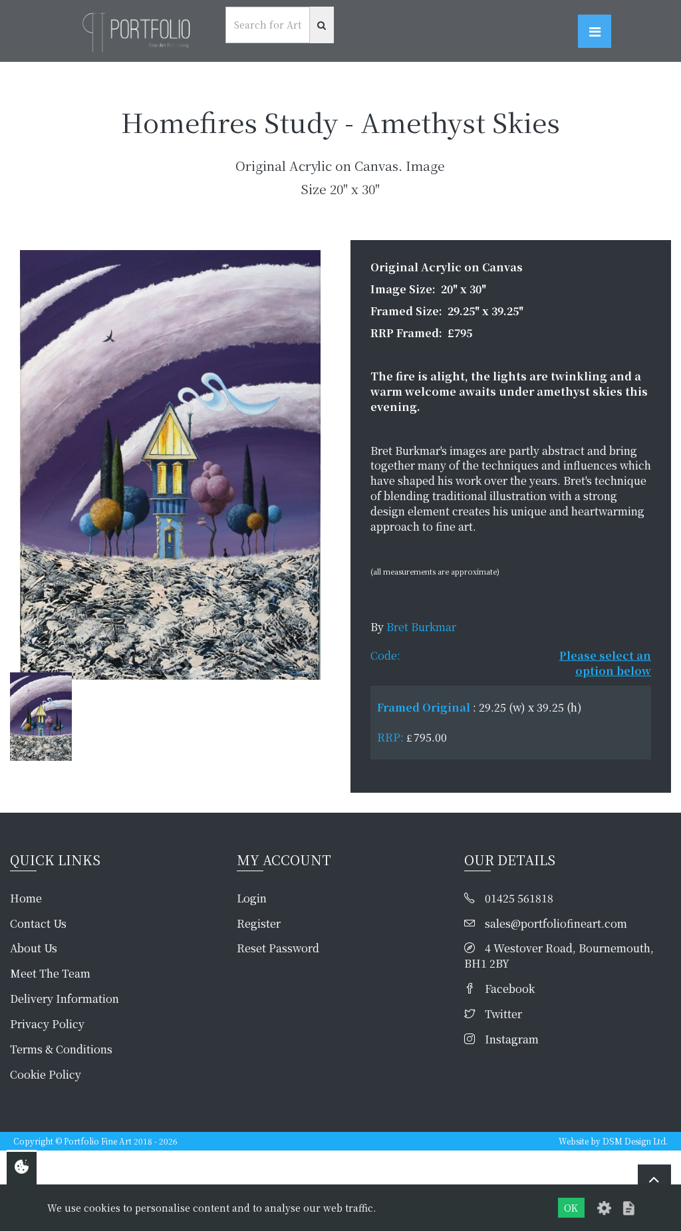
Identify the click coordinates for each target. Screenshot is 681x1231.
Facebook (510, 989)
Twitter (503, 1014)
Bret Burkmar (421, 626)
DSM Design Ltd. (635, 1141)
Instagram (512, 1039)
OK (571, 1207)
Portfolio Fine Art (98, 1141)
